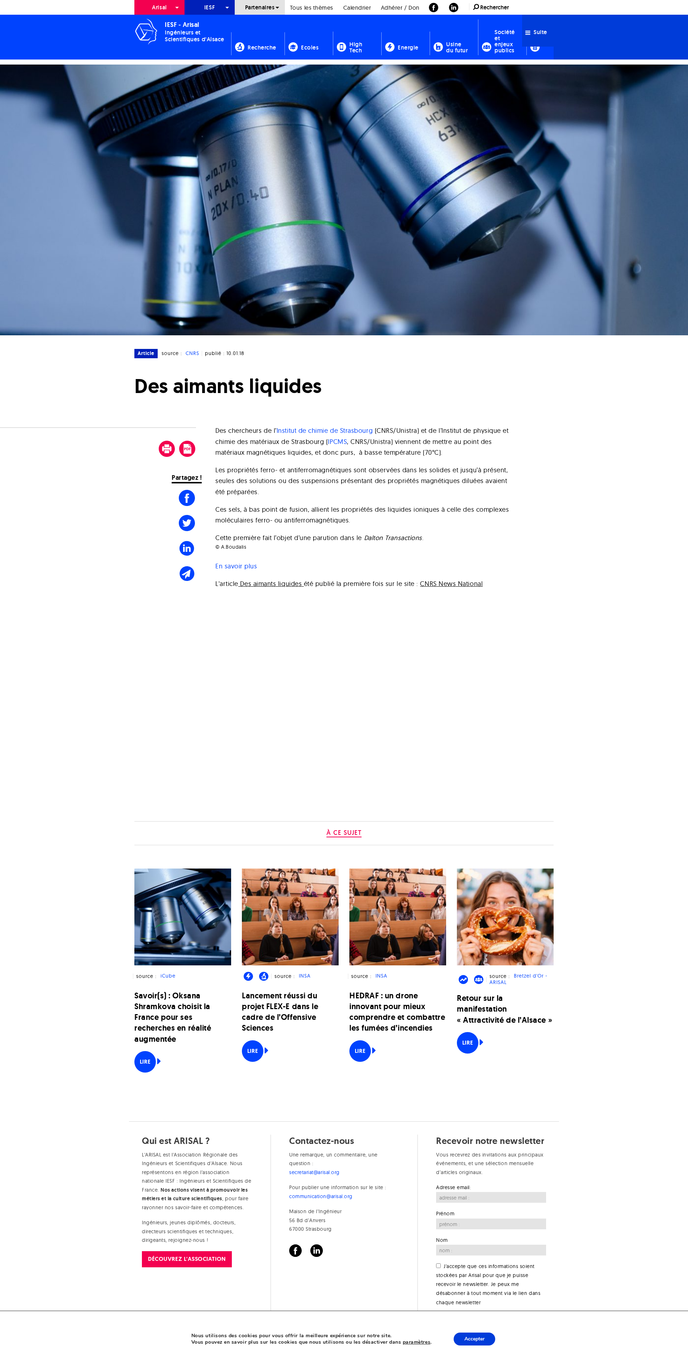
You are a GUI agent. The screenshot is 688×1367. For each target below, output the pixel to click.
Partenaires (260, 7)
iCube (168, 976)
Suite (539, 32)
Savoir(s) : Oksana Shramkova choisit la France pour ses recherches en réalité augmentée (172, 1017)
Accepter (474, 1338)
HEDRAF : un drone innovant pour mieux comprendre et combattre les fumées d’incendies (397, 1011)
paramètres (416, 1342)
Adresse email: (453, 1187)
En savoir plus (236, 566)
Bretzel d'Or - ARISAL (518, 979)
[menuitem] (159, 7)
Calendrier (357, 7)
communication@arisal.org (321, 1196)
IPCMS (337, 441)
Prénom (445, 1213)
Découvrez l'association (186, 1259)
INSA (305, 976)
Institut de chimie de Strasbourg (325, 430)
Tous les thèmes (311, 7)
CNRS (192, 353)
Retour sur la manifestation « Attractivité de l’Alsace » (504, 1009)
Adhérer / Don (400, 7)
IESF (209, 7)
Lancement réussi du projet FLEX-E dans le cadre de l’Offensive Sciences (280, 1011)
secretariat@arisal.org (314, 1172)
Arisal (159, 7)
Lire (145, 1061)
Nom (442, 1240)
